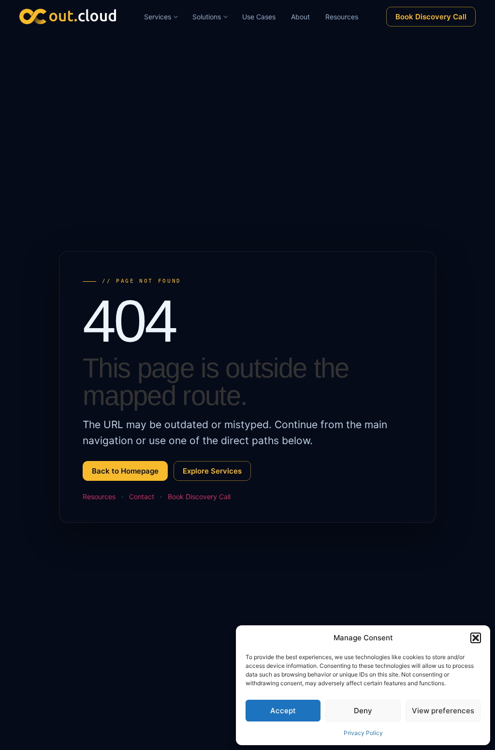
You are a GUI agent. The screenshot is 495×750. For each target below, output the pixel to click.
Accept (283, 710)
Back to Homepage (125, 471)
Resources (99, 496)
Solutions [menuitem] (206, 17)
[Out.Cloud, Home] (67, 16)
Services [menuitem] (157, 17)
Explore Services (212, 471)
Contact (141, 496)
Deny (363, 710)
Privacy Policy (363, 732)
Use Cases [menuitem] (259, 17)
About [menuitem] (300, 17)
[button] (475, 638)
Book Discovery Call (430, 16)
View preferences (443, 710)
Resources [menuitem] (341, 17)
